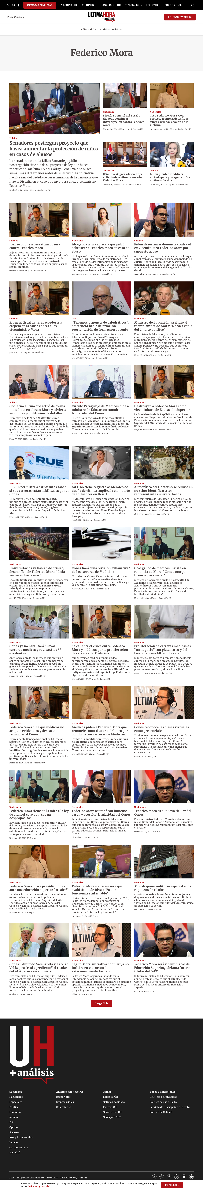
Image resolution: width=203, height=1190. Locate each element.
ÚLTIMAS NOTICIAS (39, 5)
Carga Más (101, 1003)
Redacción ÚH (44, 190)
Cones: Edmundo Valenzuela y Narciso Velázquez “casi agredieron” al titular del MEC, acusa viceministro (38, 967)
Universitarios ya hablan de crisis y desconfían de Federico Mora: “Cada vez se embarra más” (37, 571)
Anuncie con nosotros (70, 1091)
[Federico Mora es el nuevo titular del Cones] (164, 786)
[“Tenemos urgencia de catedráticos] (101, 298)
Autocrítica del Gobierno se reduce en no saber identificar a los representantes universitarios (163, 490)
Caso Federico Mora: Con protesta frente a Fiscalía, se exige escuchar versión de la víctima (169, 120)
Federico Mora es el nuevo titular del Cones (162, 812)
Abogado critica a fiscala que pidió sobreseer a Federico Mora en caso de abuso (100, 247)
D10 (119, 5)
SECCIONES (87, 5)
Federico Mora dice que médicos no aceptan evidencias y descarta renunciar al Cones (36, 730)
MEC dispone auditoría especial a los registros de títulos (162, 888)
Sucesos (13, 241)
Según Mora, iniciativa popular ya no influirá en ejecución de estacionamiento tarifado (100, 967)
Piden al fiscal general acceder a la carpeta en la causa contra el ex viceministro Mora (35, 326)
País (74, 318)
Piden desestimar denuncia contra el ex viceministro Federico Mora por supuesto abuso (162, 247)
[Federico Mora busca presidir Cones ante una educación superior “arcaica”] (39, 861)
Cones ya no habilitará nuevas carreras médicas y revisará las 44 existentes (35, 649)
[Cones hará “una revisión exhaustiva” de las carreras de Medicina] (101, 543)
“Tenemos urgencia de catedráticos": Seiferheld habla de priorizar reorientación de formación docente (100, 326)
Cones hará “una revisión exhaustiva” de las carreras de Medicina (101, 570)
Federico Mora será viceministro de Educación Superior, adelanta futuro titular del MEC (162, 967)
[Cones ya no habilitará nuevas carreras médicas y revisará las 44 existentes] (39, 622)
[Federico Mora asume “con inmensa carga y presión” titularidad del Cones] (101, 786)
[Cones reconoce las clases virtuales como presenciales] (164, 702)
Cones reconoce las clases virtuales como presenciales (161, 729)
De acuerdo (172, 1185)
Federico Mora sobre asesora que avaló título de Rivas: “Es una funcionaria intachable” (97, 889)
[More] (96, 5)
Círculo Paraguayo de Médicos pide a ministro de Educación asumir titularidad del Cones (100, 409)
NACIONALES (69, 5)
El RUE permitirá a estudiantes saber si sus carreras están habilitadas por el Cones (39, 490)
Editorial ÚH (89, 29)
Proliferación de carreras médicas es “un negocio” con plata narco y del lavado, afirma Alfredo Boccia (162, 649)
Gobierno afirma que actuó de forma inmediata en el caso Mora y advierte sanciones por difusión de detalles (38, 409)
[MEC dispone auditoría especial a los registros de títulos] (164, 861)
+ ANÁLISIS (107, 5)
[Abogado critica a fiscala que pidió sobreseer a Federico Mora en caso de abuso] (101, 220)
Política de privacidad (39, 1186)
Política (13, 138)
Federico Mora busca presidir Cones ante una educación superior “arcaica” (38, 888)
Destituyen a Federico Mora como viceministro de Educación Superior (162, 408)
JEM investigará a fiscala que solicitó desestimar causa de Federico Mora (123, 177)
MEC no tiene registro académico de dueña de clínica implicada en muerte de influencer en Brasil (101, 490)
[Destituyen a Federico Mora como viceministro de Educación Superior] (164, 382)
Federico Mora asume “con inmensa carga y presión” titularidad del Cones (101, 812)
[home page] (101, 17)
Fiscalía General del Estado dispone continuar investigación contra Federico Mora (123, 120)
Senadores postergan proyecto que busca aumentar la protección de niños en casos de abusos (53, 148)
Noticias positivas (111, 29)
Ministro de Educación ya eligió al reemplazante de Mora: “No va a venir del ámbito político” (163, 326)
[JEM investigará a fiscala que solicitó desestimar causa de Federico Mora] (125, 154)
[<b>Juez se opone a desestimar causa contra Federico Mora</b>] (39, 220)
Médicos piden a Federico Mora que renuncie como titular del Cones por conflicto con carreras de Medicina (100, 730)
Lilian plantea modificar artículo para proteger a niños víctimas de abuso (170, 177)
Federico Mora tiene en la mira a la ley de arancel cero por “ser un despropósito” (39, 814)
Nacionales (108, 112)
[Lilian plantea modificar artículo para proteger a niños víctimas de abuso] (172, 154)
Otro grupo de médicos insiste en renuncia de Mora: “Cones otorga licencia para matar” (160, 571)
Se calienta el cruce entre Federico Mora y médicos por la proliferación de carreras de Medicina (100, 649)
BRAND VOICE (173, 5)
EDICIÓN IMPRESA (180, 17)
